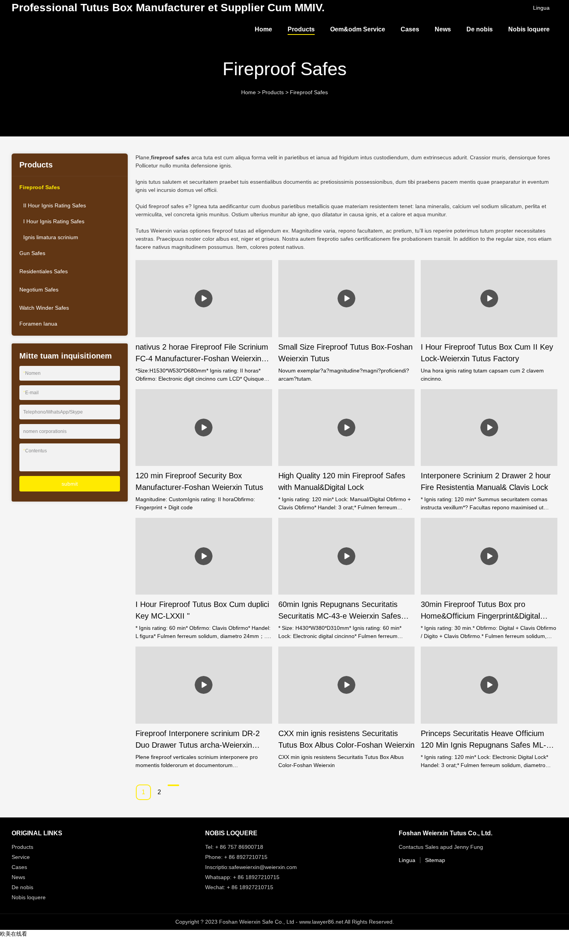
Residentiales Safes (43, 271)
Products (301, 29)
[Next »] (173, 785)
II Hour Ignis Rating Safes (54, 205)
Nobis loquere (529, 29)
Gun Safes (32, 253)
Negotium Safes (38, 289)
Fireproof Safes (309, 92)
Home (263, 29)
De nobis (479, 29)
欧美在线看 (13, 934)
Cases (410, 29)
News (443, 29)
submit (70, 484)
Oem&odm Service (357, 29)
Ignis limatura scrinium (50, 237)
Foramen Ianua (38, 324)
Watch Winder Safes (44, 308)
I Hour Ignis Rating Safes (53, 221)
